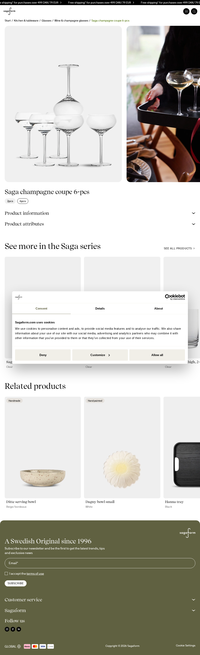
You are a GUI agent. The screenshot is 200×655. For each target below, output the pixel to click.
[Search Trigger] (194, 11)
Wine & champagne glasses (71, 20)
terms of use (35, 573)
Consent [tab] (41, 308)
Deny (42, 354)
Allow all (157, 354)
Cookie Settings (185, 645)
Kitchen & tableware (26, 20)
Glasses (46, 20)
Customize (97, 354)
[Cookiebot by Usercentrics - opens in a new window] (168, 297)
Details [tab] (100, 308)
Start (8, 20)
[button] (100, 213)
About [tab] (158, 308)
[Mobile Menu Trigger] (186, 11)
